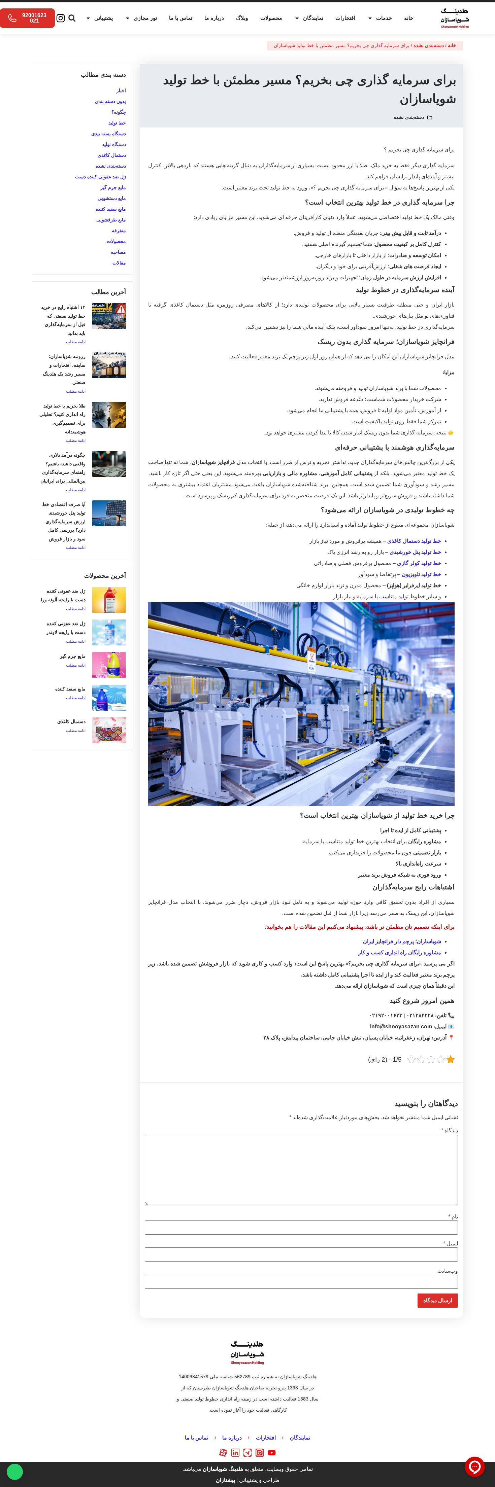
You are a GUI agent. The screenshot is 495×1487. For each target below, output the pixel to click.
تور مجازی (145, 18)
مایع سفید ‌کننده (111, 209)
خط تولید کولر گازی (419, 563)
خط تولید (117, 123)
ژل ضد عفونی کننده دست (100, 176)
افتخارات (345, 18)
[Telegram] (247, 1453)
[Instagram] (61, 18)
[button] (71, 18)
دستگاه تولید (114, 144)
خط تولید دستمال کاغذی (414, 541)
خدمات (384, 18)
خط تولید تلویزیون (421, 574)
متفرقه (119, 230)
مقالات (119, 262)
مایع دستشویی (112, 198)
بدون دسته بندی (110, 101)
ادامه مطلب (76, 342)
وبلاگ (242, 18)
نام (453, 1216)
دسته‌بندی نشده (429, 45)
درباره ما (214, 18)
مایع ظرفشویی (111, 219)
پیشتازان (225, 1480)
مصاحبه (118, 252)
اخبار (121, 90)
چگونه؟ (118, 112)
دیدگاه (449, 1130)
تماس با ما (180, 18)
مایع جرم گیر (113, 187)
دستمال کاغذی (112, 155)
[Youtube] (272, 1453)
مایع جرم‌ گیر (73, 656)
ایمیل (450, 1243)
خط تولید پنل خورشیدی (415, 552)
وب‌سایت (447, 1271)
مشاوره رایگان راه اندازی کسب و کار (399, 952)
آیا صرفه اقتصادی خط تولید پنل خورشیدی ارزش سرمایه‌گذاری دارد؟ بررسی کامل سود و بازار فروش (64, 521)
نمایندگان (313, 18)
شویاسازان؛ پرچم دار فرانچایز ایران (402, 941)
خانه (409, 18)
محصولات (271, 18)
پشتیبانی (103, 18)
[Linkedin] (235, 1453)
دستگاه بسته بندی (108, 133)
